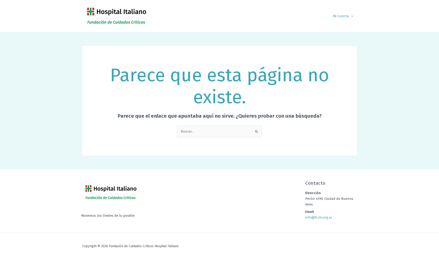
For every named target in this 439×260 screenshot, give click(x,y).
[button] (351, 16)
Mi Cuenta (341, 16)
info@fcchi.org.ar (318, 217)
